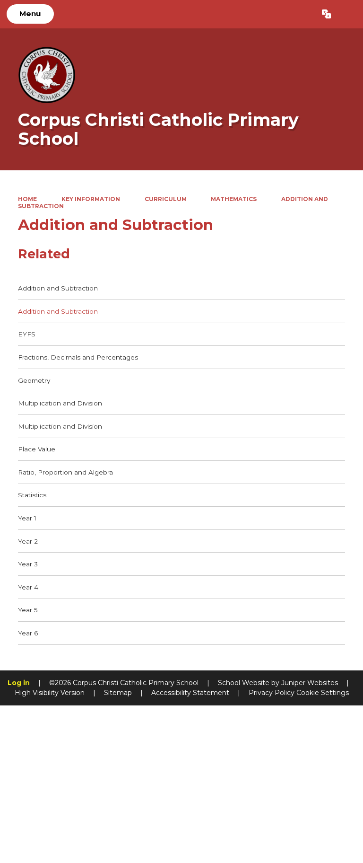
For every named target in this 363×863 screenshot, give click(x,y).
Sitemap (118, 692)
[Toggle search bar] (347, 14)
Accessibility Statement (190, 692)
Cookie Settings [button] (322, 692)
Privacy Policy (271, 692)
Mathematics (234, 199)
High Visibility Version (50, 692)
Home (27, 199)
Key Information (90, 199)
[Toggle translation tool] (326, 14)
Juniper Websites (309, 682)
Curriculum (166, 199)
